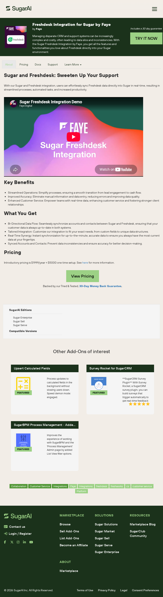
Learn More (72, 64)
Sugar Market (105, 531)
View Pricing (82, 276)
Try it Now (146, 38)
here (85, 262)
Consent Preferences (145, 590)
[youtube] (32, 544)
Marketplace (69, 571)
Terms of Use (85, 590)
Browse (65, 524)
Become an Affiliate (74, 545)
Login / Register (20, 534)
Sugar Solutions (106, 524)
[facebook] (7, 544)
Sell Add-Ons (69, 531)
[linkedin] (26, 544)
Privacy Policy (106, 590)
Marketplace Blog (142, 524)
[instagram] (20, 544)
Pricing (23, 64)
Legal (123, 590)
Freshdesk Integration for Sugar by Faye (71, 24)
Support (53, 64)
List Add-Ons (69, 538)
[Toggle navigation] (154, 9)
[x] (13, 544)
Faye (39, 28)
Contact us (17, 527)
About (9, 64)
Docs (38, 64)
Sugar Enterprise (107, 552)
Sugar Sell (102, 538)
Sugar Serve (104, 545)
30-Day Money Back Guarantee (100, 286)
